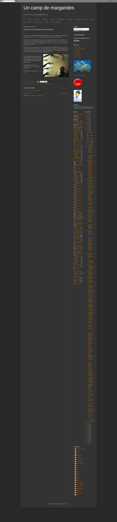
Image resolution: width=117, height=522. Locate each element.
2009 (87, 437)
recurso (92, 19)
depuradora (79, 214)
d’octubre (89, 138)
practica (46, 22)
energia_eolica (79, 219)
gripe (81, 237)
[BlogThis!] (42, 82)
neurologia (76, 262)
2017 (87, 130)
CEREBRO (76, 121)
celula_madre (77, 171)
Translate (84, 31)
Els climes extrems (89, 180)
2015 (87, 426)
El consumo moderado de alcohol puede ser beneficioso (90, 380)
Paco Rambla (79, 482)
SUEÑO (75, 131)
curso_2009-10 (77, 191)
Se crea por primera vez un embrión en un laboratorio (90, 291)
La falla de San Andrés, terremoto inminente (90, 198)
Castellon (80, 125)
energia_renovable (78, 222)
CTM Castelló (78, 47)
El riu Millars (77, 50)
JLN (77, 471)
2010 (87, 435)
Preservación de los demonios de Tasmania (90, 170)
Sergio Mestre (79, 492)
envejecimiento (76, 229)
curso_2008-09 (77, 189)
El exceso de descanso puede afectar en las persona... (90, 386)
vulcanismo (76, 283)
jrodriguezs (48, 83)
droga (75, 218)
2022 (87, 121)
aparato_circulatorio (78, 139)
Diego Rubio (79, 455)
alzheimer (76, 138)
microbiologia (60, 19)
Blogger (66, 503)
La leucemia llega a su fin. (90, 282)
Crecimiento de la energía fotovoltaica (90, 176)
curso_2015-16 (77, 209)
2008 (87, 439)
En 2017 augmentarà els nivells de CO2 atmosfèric (90, 267)
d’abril (88, 144)
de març (89, 146)
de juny (89, 140)
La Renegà (77, 51)
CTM (80, 123)
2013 (87, 429)
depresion (80, 213)
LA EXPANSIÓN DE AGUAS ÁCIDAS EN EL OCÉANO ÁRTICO (90, 240)
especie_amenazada (78, 230)
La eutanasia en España (90, 310)
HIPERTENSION (79, 126)
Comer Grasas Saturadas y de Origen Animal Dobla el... (90, 315)
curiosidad (76, 181)
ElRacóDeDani (79, 459)
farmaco (78, 234)
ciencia (78, 172)
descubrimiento (79, 215)
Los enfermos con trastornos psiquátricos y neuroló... (90, 394)
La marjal (77, 53)
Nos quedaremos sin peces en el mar (90, 261)
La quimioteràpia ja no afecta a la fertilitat (90, 226)
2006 (87, 442)
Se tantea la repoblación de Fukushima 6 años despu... (90, 163)
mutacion (76, 259)
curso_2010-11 (77, 194)
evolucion (78, 232)
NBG (77, 480)
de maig (89, 142)
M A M (77, 478)
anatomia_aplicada (55, 22)
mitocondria (76, 258)
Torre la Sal (77, 56)
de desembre (90, 132)
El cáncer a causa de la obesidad (90, 286)
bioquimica (30, 19)
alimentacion (76, 137)
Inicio (24, 19)
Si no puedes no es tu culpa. (90, 416)
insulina (78, 248)
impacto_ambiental (78, 241)
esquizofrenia (35, 37)
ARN (75, 114)
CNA (77, 453)
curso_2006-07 (77, 183)
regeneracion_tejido (77, 270)
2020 (87, 125)
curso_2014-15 (77, 206)
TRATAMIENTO (77, 133)
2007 (87, 441)
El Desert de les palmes (80, 48)
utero (52, 83)
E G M (77, 457)
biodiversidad (77, 151)
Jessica (78, 473)
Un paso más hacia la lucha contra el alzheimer (90, 150)
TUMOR (75, 134)
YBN (77, 494)
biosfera (86, 19)
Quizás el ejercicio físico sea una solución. (89, 344)
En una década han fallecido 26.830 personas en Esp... (89, 366)
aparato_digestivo (79, 141)
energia (80, 218)
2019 (87, 127)
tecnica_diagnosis (78, 279)
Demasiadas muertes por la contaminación (90, 255)
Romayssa (78, 490)
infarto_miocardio (79, 243)
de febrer (89, 419)
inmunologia (69, 19)
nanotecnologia (76, 260)
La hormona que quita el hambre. (90, 203)
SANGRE (78, 130)
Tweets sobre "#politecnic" (79, 75)
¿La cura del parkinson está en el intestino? (90, 300)
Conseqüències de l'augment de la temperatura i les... (90, 186)
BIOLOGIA (77, 118)
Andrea (78, 451)
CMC (75, 123)
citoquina (76, 176)
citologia (37, 19)
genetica (52, 19)
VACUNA (76, 135)
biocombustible (76, 150)
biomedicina (76, 153)
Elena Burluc (79, 461)
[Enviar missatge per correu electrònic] (38, 81)
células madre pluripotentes (59, 41)
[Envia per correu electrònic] (40, 82)
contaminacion (78, 19)
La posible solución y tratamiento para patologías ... (90, 357)
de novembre (90, 135)
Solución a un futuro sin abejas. (90, 216)
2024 (87, 117)
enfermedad (79, 224)
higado (77, 239)
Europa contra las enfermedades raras (90, 405)
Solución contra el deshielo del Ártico (89, 273)
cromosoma (76, 180)
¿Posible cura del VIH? (90, 296)
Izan (77, 469)
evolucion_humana (78, 233)
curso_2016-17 (37, 83)
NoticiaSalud (32, 66)
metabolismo (45, 19)
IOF (77, 467)
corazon (75, 179)
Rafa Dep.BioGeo (80, 484)
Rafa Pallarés (79, 488)
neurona (75, 263)
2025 (87, 115)
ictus (75, 240)
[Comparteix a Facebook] (45, 82)
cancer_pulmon (77, 168)
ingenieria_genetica (78, 245)
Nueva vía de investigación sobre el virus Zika (90, 306)
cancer (80, 162)
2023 (87, 119)
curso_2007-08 (77, 186)
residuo (77, 271)
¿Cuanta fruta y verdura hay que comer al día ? (90, 321)
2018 (87, 129)
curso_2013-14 (77, 203)
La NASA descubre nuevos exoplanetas (90, 249)
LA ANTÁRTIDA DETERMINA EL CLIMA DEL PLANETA (90, 210)
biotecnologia (77, 157)
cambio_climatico (37, 22)
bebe (78, 149)
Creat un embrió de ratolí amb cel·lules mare (90, 350)
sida (81, 274)
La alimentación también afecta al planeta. (90, 156)
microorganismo (77, 256)
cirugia (75, 173)
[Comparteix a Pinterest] (46, 82)
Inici (46, 93)
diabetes (78, 217)
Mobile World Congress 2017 (90, 400)
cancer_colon (79, 164)
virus (77, 281)
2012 (87, 431)
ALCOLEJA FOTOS (80, 449)
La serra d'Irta (78, 55)
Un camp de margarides (48, 7)
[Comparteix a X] (43, 82)
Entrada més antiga (64, 93)
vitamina (75, 282)
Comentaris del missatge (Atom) (37, 95)
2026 (87, 114)
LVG (77, 476)
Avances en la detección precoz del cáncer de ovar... (90, 411)
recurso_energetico (78, 267)
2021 (87, 123)
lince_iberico (76, 249)
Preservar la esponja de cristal (90, 220)
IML (77, 465)
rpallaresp (76, 272)
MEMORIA (78, 127)
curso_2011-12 (77, 197)
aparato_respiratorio (77, 147)
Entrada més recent (28, 93)
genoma (75, 237)
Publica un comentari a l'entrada (32, 90)
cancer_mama (79, 165)
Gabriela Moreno (80, 463)
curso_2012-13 (77, 200)
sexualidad (76, 274)
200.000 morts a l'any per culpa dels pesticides (90, 192)
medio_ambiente (27, 22)
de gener (89, 421)
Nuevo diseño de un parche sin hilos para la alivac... (90, 373)
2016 (87, 424)
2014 (87, 427)
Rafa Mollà (78, 486)
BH (81, 114)
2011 (87, 433)
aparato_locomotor (78, 142)
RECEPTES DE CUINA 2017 (90, 278)
